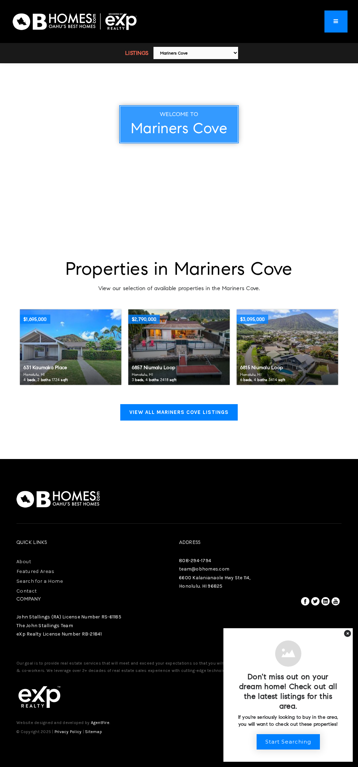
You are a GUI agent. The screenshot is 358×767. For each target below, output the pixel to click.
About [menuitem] (23, 561)
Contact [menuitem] (26, 591)
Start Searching (288, 741)
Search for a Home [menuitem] (39, 581)
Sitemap (93, 731)
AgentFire (100, 722)
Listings (136, 53)
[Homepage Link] (74, 20)
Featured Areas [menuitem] (35, 571)
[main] (179, 229)
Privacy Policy (68, 731)
